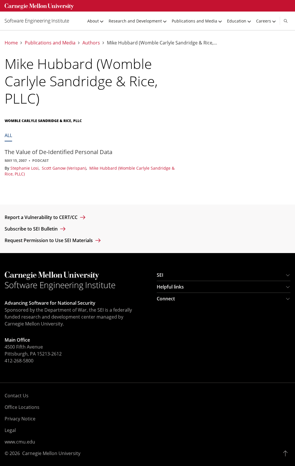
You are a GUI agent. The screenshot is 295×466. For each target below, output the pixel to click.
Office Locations (22, 407)
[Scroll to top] (286, 453)
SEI (160, 275)
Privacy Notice (20, 419)
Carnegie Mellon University (51, 453)
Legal (10, 430)
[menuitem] (39, 20)
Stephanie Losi (25, 168)
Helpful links (170, 287)
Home (11, 43)
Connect (166, 298)
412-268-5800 (19, 361)
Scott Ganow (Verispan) (64, 168)
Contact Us (17, 395)
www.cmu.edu (20, 442)
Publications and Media (50, 43)
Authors (91, 43)
